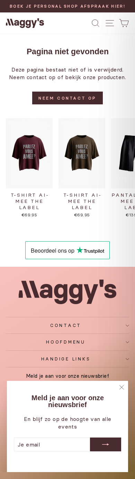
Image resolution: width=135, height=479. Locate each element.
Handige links (66, 358)
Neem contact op (67, 98)
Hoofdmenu (66, 342)
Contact (65, 325)
